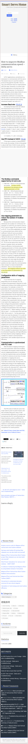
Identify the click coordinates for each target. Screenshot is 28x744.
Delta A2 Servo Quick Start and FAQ (14, 430)
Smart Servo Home (14, 4)
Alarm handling (6, 605)
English (14, 22)
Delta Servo (14, 70)
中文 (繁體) (14, 19)
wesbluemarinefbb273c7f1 (11, 704)
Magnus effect (6, 613)
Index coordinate (15, 610)
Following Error (6, 610)
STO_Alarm (5, 618)
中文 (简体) (14, 20)
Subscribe (22, 633)
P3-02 (3, 129)
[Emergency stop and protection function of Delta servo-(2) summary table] (18, 454)
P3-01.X (19, 104)
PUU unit (11, 615)
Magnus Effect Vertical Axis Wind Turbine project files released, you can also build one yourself (13, 557)
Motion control (21, 613)
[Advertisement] (14, 39)
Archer (4, 70)
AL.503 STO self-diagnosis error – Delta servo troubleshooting (13, 490)
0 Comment (22, 73)
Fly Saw (16, 608)
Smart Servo (18, 615)
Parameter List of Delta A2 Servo (10, 432)
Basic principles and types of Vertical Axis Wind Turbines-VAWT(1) (12, 496)
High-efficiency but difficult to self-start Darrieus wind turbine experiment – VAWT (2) (13, 706)
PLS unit (5, 615)
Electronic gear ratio (7, 608)
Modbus (13, 73)
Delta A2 (14, 605)
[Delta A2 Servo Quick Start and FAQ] (7, 457)
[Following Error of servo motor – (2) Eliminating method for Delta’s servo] (7, 475)
